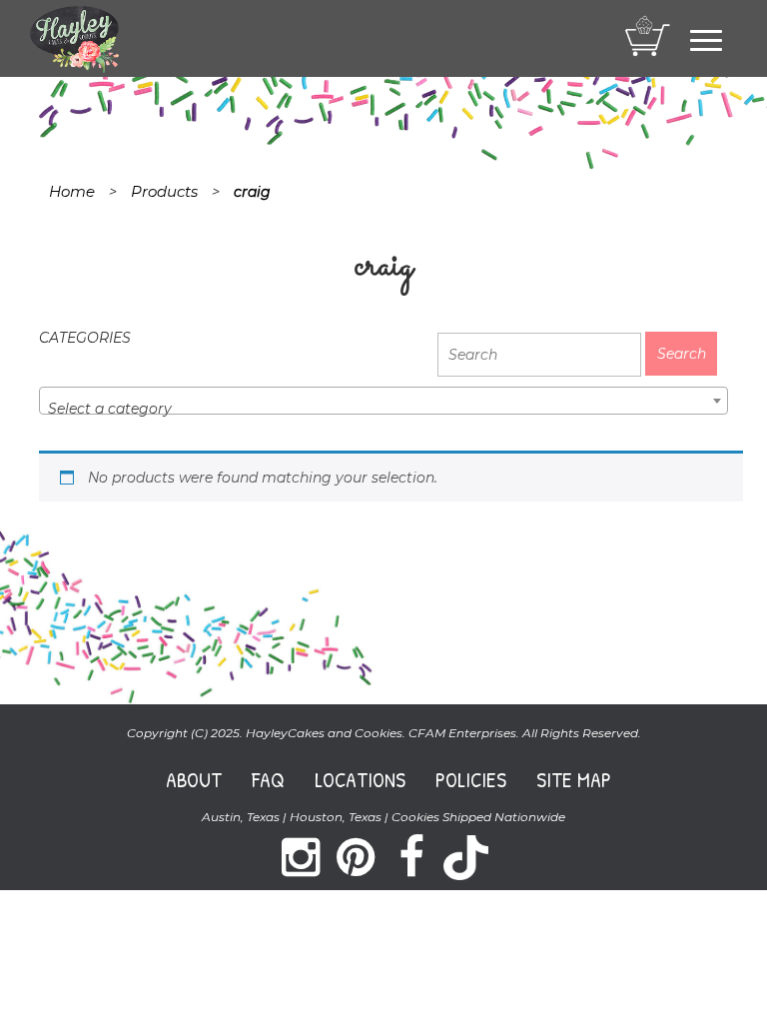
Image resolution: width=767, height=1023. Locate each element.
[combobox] (383, 401)
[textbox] (383, 409)
